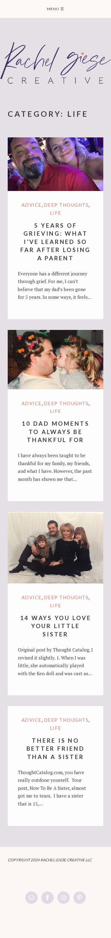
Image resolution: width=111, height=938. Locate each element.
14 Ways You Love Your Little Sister (55, 626)
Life (55, 213)
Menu (55, 8)
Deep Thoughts (66, 205)
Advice (32, 205)
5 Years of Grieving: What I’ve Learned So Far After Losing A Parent (55, 242)
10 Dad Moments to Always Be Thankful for (55, 431)
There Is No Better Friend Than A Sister (56, 748)
